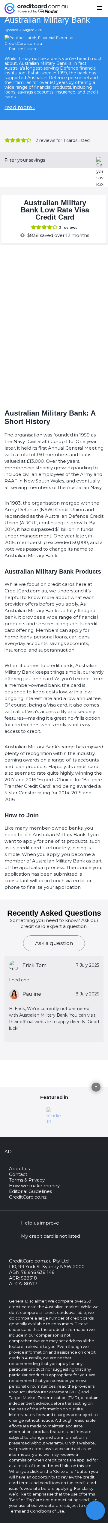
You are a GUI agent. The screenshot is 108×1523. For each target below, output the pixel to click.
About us (19, 1168)
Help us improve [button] (40, 1223)
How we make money (34, 1185)
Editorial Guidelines (30, 1191)
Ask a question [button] (54, 943)
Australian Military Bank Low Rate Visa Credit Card (55, 210)
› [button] (19, 107)
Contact (18, 1174)
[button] (95, 1510)
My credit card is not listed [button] (50, 1236)
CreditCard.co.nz (27, 1197)
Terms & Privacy (27, 1180)
